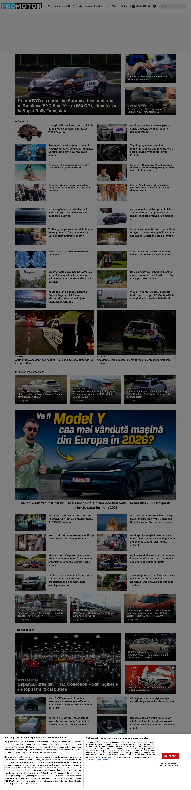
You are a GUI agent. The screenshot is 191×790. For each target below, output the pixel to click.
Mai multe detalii (50, 752)
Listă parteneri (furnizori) (97, 760)
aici (25, 773)
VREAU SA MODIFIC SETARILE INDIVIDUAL (170, 764)
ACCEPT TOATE (171, 756)
